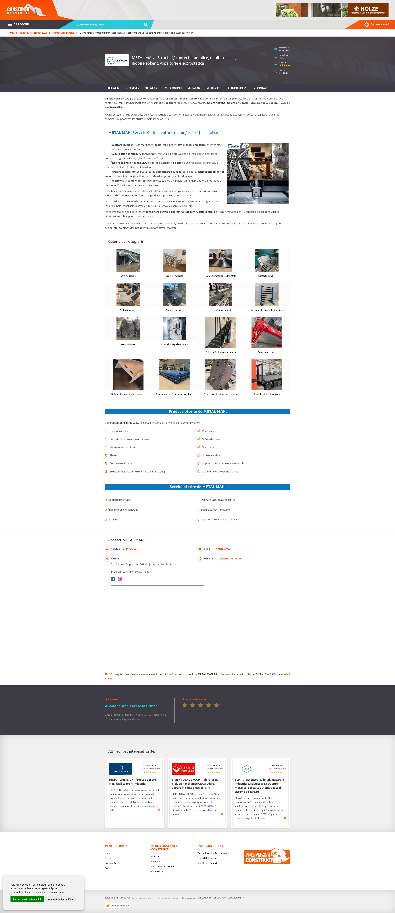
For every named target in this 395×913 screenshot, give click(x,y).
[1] (184, 705)
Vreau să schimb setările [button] (60, 899)
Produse (133, 87)
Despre (114, 87)
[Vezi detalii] (159, 810)
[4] (208, 705)
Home (11, 32)
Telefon (215, 87)
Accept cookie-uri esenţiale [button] (27, 899)
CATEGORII (21, 24)
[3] (200, 705)
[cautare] (144, 25)
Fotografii (175, 87)
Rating (195, 87)
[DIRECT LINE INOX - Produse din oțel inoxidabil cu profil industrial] (120, 769)
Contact (262, 87)
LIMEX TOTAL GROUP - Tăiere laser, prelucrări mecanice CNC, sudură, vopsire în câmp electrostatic (195, 783)
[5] (216, 705)
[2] (192, 705)
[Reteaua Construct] (267, 863)
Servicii (153, 87)
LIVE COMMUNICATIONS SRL (209, 898)
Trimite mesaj (238, 87)
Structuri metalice (63, 32)
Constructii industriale (33, 32)
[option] (332, 10)
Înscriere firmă (380, 24)
